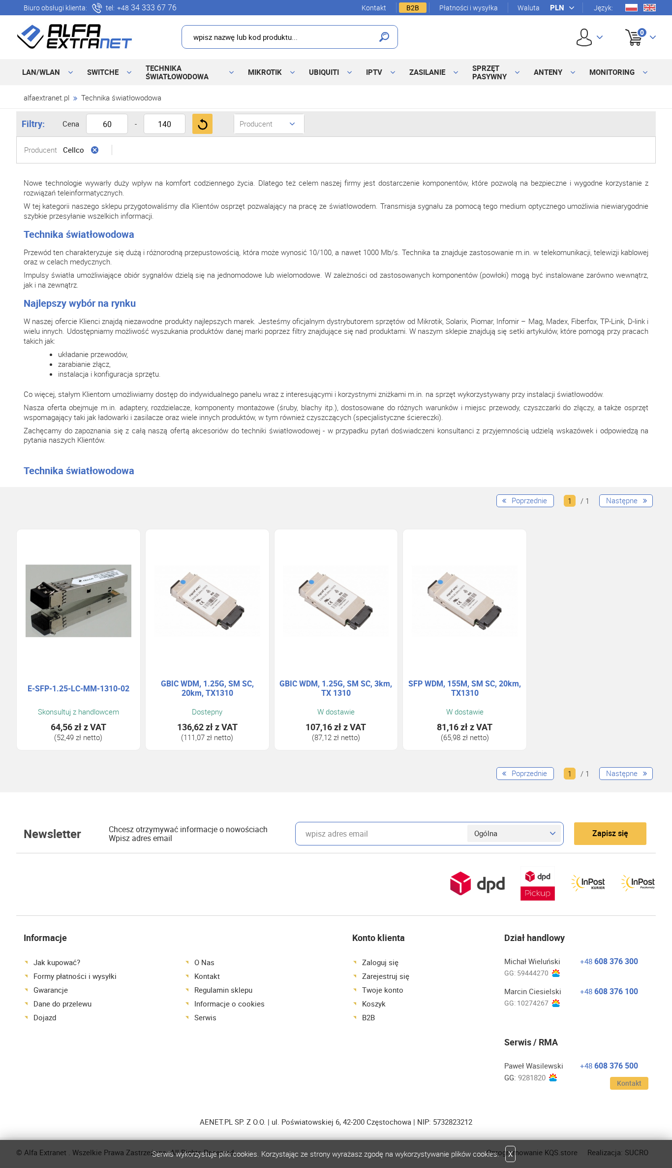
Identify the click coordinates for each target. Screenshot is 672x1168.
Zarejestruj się (385, 976)
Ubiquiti (324, 72)
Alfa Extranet (74, 36)
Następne (622, 500)
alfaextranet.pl (46, 97)
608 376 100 (609, 991)
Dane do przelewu (62, 1003)
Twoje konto (382, 990)
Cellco (73, 150)
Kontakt (374, 7)
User (589, 37)
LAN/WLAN (41, 72)
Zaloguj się (380, 962)
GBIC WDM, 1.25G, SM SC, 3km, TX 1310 (335, 688)
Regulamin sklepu (223, 990)
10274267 (533, 1002)
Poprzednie (529, 500)
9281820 (532, 1077)
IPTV (374, 72)
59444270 (533, 972)
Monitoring (612, 72)
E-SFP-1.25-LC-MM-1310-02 (78, 688)
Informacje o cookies (229, 1003)
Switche (103, 72)
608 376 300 (609, 961)
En (649, 7)
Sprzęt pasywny (489, 72)
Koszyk (632, 26)
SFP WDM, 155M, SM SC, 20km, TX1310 (464, 688)
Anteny (548, 72)
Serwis (205, 1017)
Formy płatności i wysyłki (75, 976)
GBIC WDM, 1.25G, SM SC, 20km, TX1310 (207, 688)
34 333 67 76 (147, 7)
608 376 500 (609, 1065)
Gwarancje (50, 990)
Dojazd (44, 1017)
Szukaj (384, 37)
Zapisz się (610, 833)
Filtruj (202, 124)
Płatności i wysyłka (468, 7)
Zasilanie (427, 72)
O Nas (204, 962)
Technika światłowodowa (177, 72)
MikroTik (265, 72)
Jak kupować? (56, 962)
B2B (412, 7)
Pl (631, 7)
